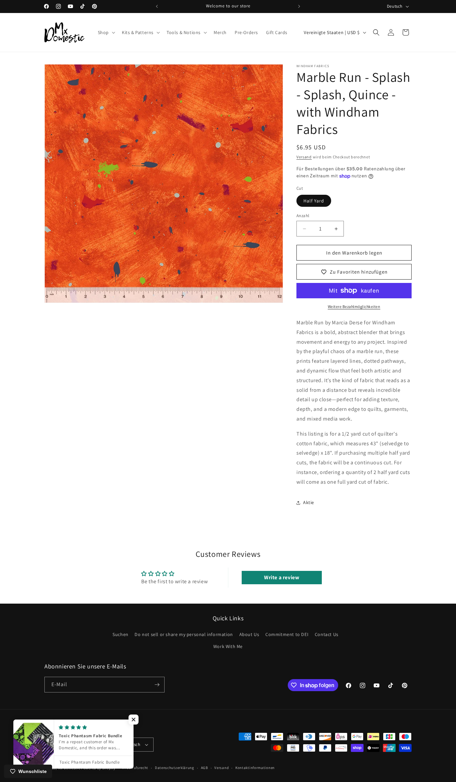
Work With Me (228, 646)
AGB (204, 768)
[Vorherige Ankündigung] (157, 6)
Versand (304, 156)
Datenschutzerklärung (174, 768)
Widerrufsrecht (135, 768)
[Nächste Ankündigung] (299, 6)
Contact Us (326, 635)
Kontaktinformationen (255, 768)
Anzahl (302, 215)
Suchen (120, 635)
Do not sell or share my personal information (184, 635)
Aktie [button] (308, 502)
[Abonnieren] (157, 684)
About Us (249, 635)
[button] (106, 32)
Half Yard (313, 201)
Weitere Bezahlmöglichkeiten (354, 306)
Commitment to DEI (286, 635)
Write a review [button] (281, 577)
